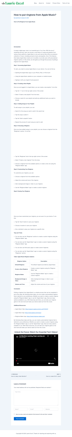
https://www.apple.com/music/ (33, 312)
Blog (35, 3)
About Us (41, 3)
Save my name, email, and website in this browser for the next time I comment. (34, 414)
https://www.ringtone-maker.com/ (36, 316)
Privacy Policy (56, 3)
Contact (48, 3)
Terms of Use (65, 3)
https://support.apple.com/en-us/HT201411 (36, 309)
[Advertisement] (36, 34)
